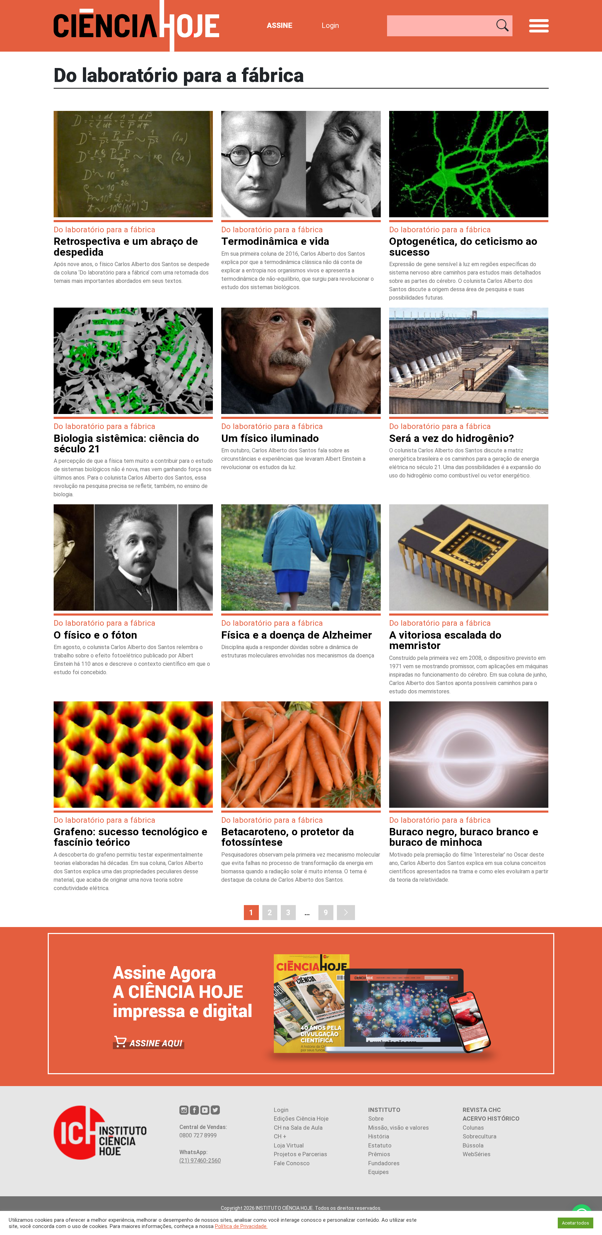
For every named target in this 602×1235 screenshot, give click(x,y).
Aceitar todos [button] (575, 1223)
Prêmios (379, 1154)
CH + (280, 1136)
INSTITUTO (384, 1109)
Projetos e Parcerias (300, 1154)
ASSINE (279, 25)
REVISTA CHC (482, 1109)
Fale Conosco (292, 1163)
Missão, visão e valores (398, 1127)
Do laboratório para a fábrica (104, 229)
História (378, 1136)
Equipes (378, 1171)
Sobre (376, 1118)
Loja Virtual (289, 1145)
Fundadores (384, 1163)
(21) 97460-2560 (200, 1160)
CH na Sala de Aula (298, 1127)
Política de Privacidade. (241, 1226)
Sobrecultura (479, 1136)
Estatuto (380, 1145)
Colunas (473, 1127)
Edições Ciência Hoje (301, 1118)
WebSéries (477, 1154)
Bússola (473, 1145)
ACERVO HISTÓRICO (491, 1118)
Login (330, 25)
